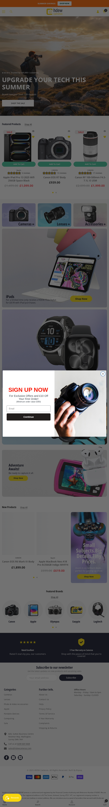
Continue (28, 417)
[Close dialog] (103, 373)
